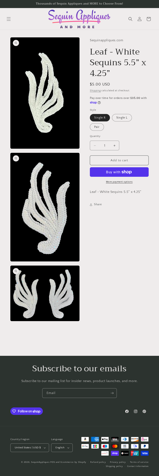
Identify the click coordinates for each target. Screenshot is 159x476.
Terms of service (139, 462)
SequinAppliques (40, 462)
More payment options (119, 181)
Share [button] (98, 204)
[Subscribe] (112, 393)
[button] (8, 19)
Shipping (95, 90)
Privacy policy (118, 462)
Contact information (138, 466)
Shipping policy (114, 466)
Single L (122, 117)
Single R (100, 117)
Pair (97, 127)
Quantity (95, 136)
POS (52, 462)
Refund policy (98, 462)
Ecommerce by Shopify (73, 462)
